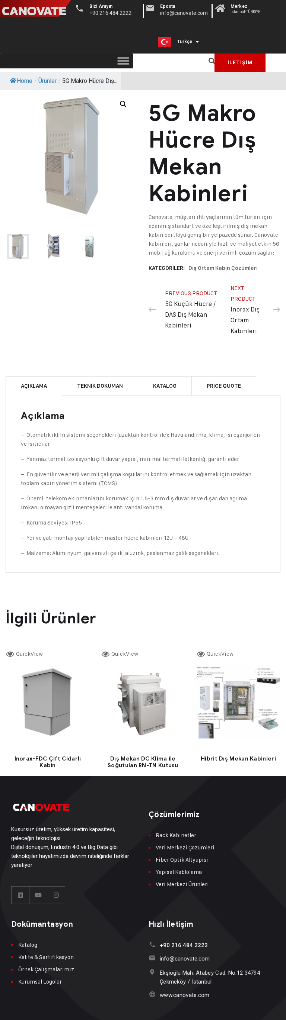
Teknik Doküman (100, 385)
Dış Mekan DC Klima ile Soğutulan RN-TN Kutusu (143, 762)
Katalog (165, 385)
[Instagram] (56, 895)
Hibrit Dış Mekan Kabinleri (238, 758)
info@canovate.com (185, 958)
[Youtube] (38, 895)
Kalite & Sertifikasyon (46, 957)
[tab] (34, 385)
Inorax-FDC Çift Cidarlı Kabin (48, 762)
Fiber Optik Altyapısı (182, 859)
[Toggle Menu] (123, 60)
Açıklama (34, 385)
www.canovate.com (185, 995)
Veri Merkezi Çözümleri (185, 847)
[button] (212, 61)
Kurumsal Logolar (40, 981)
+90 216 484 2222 (184, 945)
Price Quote (224, 385)
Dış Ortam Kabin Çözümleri (223, 268)
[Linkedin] (20, 895)
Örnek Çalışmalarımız (46, 969)
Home (24, 80)
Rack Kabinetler (176, 835)
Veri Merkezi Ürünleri (182, 884)
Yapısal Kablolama (179, 871)
